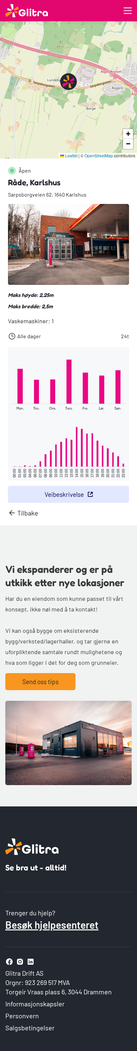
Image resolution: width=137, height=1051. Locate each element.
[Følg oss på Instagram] (20, 962)
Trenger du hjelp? (30, 913)
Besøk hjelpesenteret (51, 925)
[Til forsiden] (26, 10)
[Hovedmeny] (127, 10)
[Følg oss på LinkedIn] (31, 962)
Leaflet (70, 155)
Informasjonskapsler (35, 1004)
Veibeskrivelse (64, 494)
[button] (68, 81)
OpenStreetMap (98, 155)
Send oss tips (40, 681)
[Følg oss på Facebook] (9, 962)
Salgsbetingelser (30, 1028)
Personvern (22, 1016)
